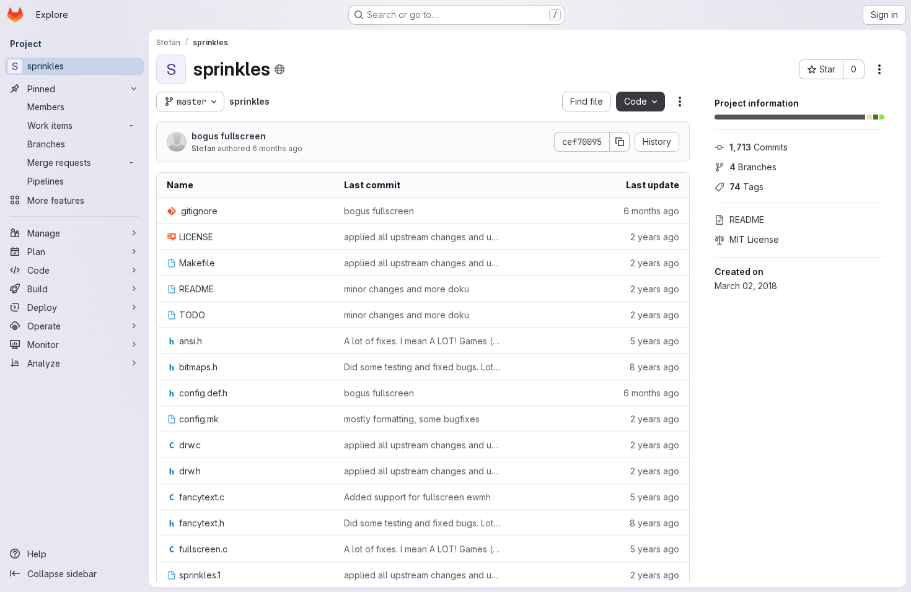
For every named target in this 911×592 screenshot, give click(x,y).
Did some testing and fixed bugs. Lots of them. (422, 367)
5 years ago (654, 341)
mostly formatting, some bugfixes (412, 419)
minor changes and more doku (406, 289)
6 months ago (277, 148)
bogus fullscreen (228, 136)
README (746, 219)
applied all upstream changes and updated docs (422, 237)
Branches (753, 167)
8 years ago (654, 367)
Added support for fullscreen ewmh (417, 497)
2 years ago (654, 237)
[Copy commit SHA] (620, 142)
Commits (758, 147)
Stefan (203, 148)
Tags (746, 186)
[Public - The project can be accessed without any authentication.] (279, 69)
